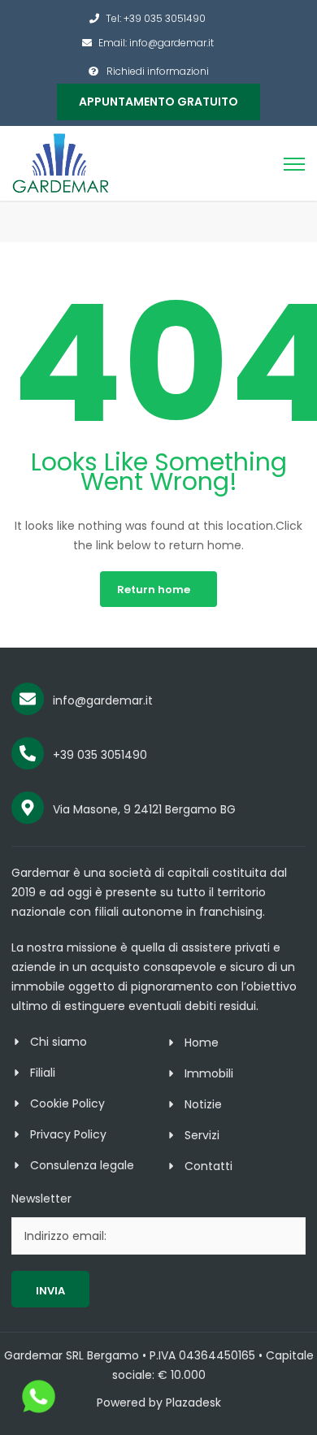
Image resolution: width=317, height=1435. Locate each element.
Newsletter (41, 1198)
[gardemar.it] (61, 162)
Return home (153, 589)
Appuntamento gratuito (158, 101)
